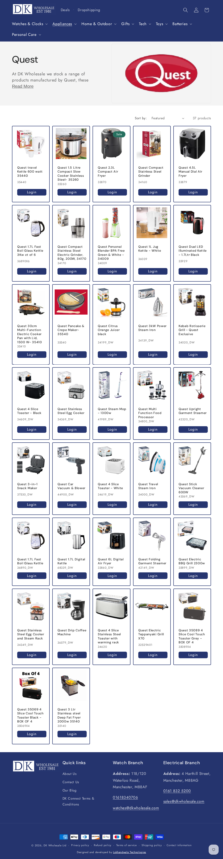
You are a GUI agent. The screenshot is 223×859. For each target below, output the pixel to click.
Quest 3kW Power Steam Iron (152, 328)
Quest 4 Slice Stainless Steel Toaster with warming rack (109, 636)
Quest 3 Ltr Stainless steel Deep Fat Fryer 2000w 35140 (69, 715)
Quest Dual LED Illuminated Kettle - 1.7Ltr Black (193, 251)
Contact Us (71, 782)
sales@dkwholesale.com (183, 801)
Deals (65, 9)
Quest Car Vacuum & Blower (71, 486)
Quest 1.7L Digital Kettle (71, 561)
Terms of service (126, 845)
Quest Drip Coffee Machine (71, 632)
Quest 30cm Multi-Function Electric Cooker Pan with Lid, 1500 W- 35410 (29, 334)
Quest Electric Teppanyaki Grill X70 (151, 634)
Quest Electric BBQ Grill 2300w (192, 561)
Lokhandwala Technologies (129, 852)
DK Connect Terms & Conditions (78, 801)
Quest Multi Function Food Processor (150, 413)
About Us (70, 773)
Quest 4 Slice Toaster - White (110, 486)
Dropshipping (89, 9)
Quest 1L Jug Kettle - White (149, 249)
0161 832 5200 (177, 791)
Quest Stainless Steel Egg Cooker (70, 411)
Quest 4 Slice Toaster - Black (29, 411)
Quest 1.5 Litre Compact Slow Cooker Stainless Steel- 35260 (70, 173)
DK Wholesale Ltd (55, 845)
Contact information (179, 845)
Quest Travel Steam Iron (148, 486)
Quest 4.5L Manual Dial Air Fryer (190, 171)
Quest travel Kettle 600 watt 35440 (30, 171)
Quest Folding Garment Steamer (152, 561)
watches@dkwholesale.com (136, 808)
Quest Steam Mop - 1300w (112, 411)
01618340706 (125, 797)
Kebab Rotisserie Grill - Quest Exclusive (192, 330)
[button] (29, 24)
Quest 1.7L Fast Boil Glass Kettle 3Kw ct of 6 (30, 251)
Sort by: (141, 118)
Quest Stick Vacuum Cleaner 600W (191, 488)
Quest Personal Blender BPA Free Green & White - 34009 (111, 253)
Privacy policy (80, 845)
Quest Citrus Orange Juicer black (109, 330)
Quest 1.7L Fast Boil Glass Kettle (30, 561)
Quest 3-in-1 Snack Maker (27, 486)
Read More (23, 86)
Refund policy (102, 845)
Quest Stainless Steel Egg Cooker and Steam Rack (30, 634)
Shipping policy (152, 845)
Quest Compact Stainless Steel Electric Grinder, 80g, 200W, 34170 (71, 253)
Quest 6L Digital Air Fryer (111, 561)
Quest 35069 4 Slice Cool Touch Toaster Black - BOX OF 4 (30, 715)
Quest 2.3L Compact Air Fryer (108, 171)
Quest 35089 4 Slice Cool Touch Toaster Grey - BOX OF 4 (192, 636)
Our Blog (70, 790)
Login (32, 192)
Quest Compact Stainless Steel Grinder (151, 171)
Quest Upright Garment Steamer (193, 411)
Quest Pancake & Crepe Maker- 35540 (70, 330)
